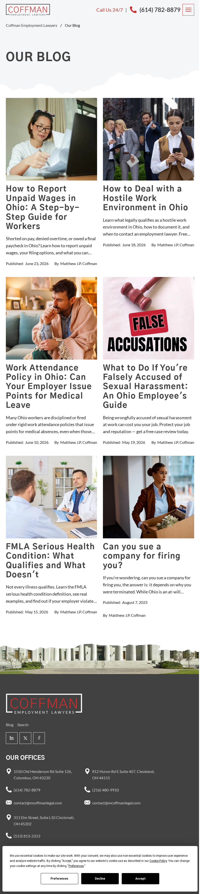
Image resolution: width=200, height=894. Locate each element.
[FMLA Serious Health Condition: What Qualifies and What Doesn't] (51, 497)
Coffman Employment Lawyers (31, 25)
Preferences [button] (76, 866)
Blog (9, 724)
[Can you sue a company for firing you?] (148, 497)
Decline (100, 878)
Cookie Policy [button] (158, 861)
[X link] (25, 738)
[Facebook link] (39, 738)
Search (23, 724)
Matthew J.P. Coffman (78, 263)
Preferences (59, 878)
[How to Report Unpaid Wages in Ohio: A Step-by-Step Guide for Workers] (51, 139)
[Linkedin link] (12, 738)
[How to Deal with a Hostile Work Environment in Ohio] (148, 139)
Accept (140, 878)
